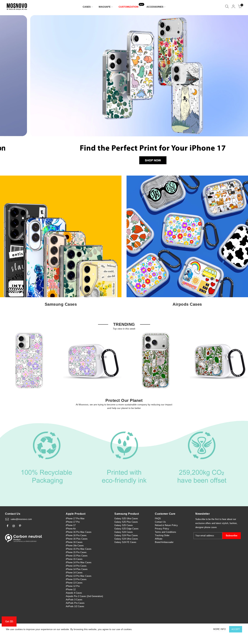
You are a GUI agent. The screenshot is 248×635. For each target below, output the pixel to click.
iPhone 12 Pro (73, 586)
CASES (87, 6)
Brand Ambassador (164, 542)
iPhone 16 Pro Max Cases (78, 532)
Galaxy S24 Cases (123, 532)
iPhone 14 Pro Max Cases (78, 562)
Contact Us (160, 522)
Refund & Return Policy (166, 525)
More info (219, 629)
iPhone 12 (71, 589)
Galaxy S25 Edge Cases (126, 528)
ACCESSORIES (154, 6)
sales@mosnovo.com (21, 519)
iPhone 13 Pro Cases (76, 579)
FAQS (158, 518)
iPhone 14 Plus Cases (77, 569)
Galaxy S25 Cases (123, 525)
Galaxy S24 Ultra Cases (126, 539)
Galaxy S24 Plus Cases (126, 535)
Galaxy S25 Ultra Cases (126, 518)
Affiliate (158, 539)
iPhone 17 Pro (73, 522)
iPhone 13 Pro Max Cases (78, 576)
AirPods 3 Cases (74, 599)
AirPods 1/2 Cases (75, 606)
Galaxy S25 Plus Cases (126, 522)
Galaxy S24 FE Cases (125, 542)
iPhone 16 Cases (74, 542)
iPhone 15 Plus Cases (77, 555)
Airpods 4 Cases (74, 593)
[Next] (240, 91)
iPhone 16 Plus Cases (77, 539)
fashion (233, 523)
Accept (235, 629)
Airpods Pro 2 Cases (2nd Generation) (84, 596)
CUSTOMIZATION (131, 6)
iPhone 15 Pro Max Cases (78, 549)
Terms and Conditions (165, 532)
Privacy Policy (162, 528)
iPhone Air (71, 528)
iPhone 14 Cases (74, 572)
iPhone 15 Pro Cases (76, 552)
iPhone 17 (71, 525)
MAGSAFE (105, 6)
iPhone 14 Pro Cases (76, 566)
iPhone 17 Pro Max (75, 518)
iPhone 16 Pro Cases (76, 535)
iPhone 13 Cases (74, 582)
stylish (225, 523)
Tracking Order (162, 535)
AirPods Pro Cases (75, 603)
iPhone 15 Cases (74, 559)
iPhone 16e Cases (75, 545)
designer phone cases (206, 527)
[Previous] (8, 91)
